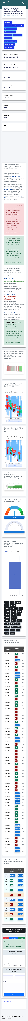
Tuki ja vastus (8, 35)
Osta (21, 938)
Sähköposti (18, 974)
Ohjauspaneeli (7, 15)
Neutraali (13, 938)
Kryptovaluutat (15, 15)
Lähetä (14, 994)
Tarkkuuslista (8, 38)
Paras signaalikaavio (10, 32)
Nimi (4, 974)
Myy (6, 938)
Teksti (4, 981)
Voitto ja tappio (17, 35)
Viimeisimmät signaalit (10, 41)
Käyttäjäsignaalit (9, 47)
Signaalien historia (9, 44)
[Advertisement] (14, 148)
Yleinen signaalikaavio (10, 28)
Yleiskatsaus (8, 22)
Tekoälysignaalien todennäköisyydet (14, 25)
